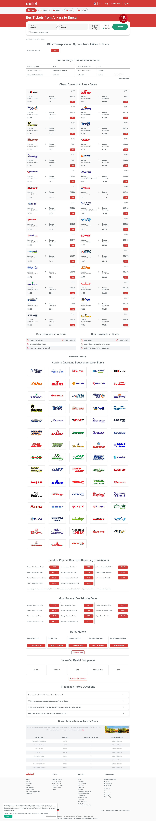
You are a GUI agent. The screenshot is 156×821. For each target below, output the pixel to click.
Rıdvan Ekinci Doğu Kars (60, 70)
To (61, 25)
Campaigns (29, 793)
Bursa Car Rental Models (78, 678)
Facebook (108, 793)
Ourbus (54, 789)
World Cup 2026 (30, 789)
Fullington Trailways (57, 787)
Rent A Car (80, 785)
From (32, 25)
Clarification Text (10, 810)
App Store (107, 781)
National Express (56, 783)
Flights (44, 10)
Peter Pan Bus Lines (57, 785)
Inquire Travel (116, 3)
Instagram (108, 795)
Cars (70, 10)
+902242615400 (124, 340)
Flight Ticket (81, 781)
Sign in (126, 3)
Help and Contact (82, 801)
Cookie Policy (81, 795)
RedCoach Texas (56, 781)
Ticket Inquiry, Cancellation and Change (84, 804)
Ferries (83, 10)
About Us (80, 789)
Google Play (108, 783)
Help (106, 3)
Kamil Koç (56, 75)
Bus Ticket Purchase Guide (33, 791)
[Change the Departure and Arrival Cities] (57, 26)
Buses (32, 10)
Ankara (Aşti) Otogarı (36, 340)
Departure (95, 25)
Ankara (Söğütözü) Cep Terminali (40, 348)
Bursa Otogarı (88, 340)
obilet (82, 730)
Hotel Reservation (82, 783)
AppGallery (108, 785)
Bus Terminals (30, 787)
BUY (73, 102)
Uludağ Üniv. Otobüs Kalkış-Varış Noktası (96, 348)
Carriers (28, 785)
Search (120, 27)
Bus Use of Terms (82, 797)
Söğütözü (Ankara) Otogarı (38, 344)
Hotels (57, 10)
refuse (43, 808)
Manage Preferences (51, 816)
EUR (100, 4)
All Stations (29, 783)
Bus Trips (28, 781)
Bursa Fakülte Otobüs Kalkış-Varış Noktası (97, 344)
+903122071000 (70, 340)
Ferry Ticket (81, 787)
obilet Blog (108, 797)
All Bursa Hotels (78, 652)
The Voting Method (123, 78)
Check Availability (36, 645)
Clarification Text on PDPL (84, 791)
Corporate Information (83, 793)
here (22, 813)
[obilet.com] (36, 5)
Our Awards (81, 799)
